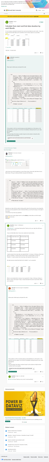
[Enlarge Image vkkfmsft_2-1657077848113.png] (24, 115)
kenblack (14, 450)
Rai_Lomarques (16, 446)
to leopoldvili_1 (17, 57)
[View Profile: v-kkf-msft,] (8, 58)
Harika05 (15, 441)
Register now (4, 6)
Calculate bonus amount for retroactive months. (17, 444)
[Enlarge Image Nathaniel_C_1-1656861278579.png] (17, 164)
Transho (15, 432)
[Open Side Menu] (4, 10)
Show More (9, 47)
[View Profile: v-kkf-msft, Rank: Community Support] (9, 288)
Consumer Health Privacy (16, 459)
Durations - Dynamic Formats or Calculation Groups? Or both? (21, 435)
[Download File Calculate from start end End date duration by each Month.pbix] (32, 138)
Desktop (6, 13)
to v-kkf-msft (21, 376)
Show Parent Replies (7, 149)
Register (39, 10)
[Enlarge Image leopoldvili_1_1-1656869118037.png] (19, 269)
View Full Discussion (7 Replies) (10, 148)
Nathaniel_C (10, 152)
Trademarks (46, 456)
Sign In (43, 10)
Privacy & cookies (34, 456)
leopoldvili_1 (11, 21)
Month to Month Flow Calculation (15, 430)
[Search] (36, 10)
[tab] (24, 422)
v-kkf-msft (12, 57)
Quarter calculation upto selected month (16, 440)
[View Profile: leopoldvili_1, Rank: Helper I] (6, 22)
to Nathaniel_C (20, 225)
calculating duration (12, 449)
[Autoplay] (22, 422)
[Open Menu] (44, 13)
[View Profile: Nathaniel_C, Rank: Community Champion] (6, 153)
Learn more (36, 16)
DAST (15, 436)
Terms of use (40, 456)
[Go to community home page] (13, 10)
